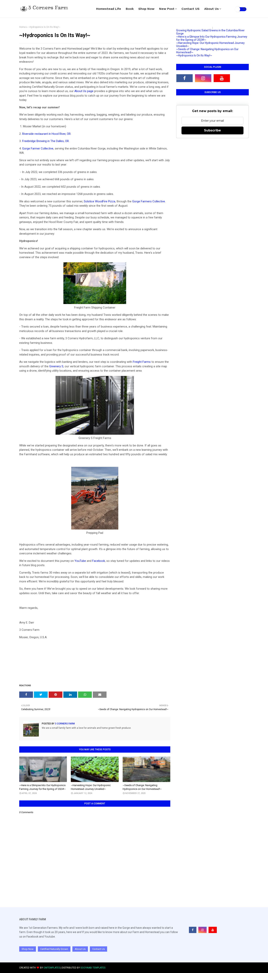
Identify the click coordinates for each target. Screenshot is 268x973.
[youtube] (221, 78)
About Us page (83, 91)
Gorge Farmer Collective (37, 148)
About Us (80, 949)
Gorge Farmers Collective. (149, 201)
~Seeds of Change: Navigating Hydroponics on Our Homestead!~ (142, 787)
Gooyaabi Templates (92, 967)
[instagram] (203, 78)
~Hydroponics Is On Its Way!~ (194, 55)
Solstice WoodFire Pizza (99, 201)
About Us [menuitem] (211, 9)
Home (22, 27)
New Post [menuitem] (166, 9)
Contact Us (98, 949)
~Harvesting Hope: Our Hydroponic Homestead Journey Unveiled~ (91, 787)
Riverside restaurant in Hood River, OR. (46, 134)
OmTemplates (52, 967)
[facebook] (184, 78)
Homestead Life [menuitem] (108, 9)
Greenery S (56, 366)
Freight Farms (142, 362)
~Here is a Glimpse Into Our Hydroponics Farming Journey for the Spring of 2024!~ (42, 787)
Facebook (98, 561)
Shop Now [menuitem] (146, 9)
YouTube (80, 561)
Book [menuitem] (130, 9)
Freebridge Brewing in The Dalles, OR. (45, 141)
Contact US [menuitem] (190, 9)
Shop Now (28, 949)
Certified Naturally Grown (54, 949)
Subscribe (212, 130)
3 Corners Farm (64, 723)
